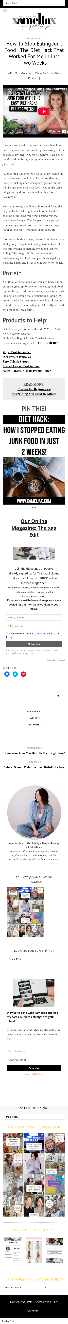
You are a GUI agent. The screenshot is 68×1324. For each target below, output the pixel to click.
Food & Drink (34, 38)
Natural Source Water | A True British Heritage (34, 764)
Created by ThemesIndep (46, 1302)
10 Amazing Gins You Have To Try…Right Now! (34, 750)
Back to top (32, 1311)
